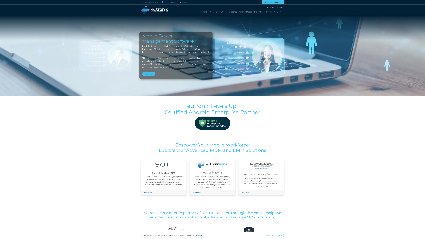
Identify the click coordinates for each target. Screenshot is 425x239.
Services (185, 2)
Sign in (280, 8)
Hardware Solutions (151, 2)
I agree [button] (280, 235)
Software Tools (170, 2)
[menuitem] (204, 12)
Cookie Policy (199, 235)
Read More (149, 74)
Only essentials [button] (269, 235)
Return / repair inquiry (273, 2)
